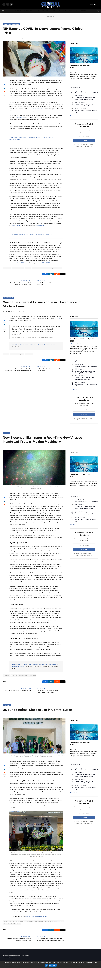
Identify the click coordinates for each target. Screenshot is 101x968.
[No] (99, 964)
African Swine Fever (9, 921)
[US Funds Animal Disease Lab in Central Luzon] (34, 735)
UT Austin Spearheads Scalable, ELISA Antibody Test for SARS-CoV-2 (31, 234)
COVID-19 (27, 268)
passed (58, 318)
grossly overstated (37, 109)
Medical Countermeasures (11, 24)
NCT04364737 (39, 225)
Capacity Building (20, 921)
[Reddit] (4, 91)
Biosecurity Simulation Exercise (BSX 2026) (86, 93)
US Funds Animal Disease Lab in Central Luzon (18, 690)
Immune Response (23, 675)
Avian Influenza (43, 11)
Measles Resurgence (58, 11)
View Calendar (73, 116)
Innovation (33, 675)
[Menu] (3, 11)
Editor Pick (35, 268)
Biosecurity (7, 705)
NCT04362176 (45, 263)
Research (6, 433)
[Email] (4, 95)
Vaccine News (73, 11)
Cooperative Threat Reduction (35, 921)
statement (15, 98)
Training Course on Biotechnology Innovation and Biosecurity (84, 105)
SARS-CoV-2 (58, 268)
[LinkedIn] (4, 88)
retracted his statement (48, 111)
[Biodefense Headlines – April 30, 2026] (84, 55)
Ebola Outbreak (29, 11)
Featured (18, 11)
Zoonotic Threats (15, 923)
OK (46, 965)
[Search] (98, 11)
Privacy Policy (83, 146)
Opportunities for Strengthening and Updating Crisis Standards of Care (85, 98)
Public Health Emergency (46, 268)
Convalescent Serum (18, 268)
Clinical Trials (7, 268)
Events (83, 11)
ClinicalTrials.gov (16, 225)
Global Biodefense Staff (9, 38)
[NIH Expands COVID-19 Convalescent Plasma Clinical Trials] (34, 59)
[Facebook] (4, 84)
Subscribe (93, 4)
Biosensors (6, 675)
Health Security (8, 297)
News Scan (72, 70)
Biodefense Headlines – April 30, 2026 (82, 66)
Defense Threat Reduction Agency (36, 916)
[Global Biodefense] (50, 4)
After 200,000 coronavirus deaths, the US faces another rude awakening (34, 345)
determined (21, 117)
